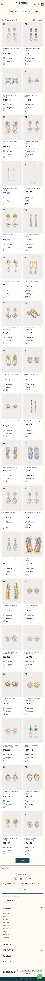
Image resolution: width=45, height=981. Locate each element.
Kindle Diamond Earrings (31, 467)
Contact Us (8, 950)
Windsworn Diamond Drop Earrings (10, 235)
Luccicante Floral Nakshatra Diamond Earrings (32, 699)
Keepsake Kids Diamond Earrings (9, 699)
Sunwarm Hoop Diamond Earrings (10, 606)
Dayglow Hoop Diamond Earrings (31, 559)
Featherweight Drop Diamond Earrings (32, 513)
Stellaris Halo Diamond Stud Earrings (32, 792)
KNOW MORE (22, 889)
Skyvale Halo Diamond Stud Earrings (10, 792)
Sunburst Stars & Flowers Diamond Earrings (10, 652)
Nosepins (6, 938)
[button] (35, 4)
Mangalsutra (7, 928)
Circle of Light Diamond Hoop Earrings (11, 375)
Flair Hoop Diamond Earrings (10, 467)
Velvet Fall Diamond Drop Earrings (31, 282)
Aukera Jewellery (27, 979)
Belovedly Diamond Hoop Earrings (10, 189)
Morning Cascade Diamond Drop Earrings (10, 328)
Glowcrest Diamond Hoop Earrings (31, 235)
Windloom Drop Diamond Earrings (10, 839)
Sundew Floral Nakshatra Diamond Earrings (31, 839)
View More (22, 860)
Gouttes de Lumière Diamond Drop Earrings (32, 328)
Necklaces (6, 925)
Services (7, 956)
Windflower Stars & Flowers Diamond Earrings (10, 746)
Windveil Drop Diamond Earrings (9, 513)
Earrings (5, 919)
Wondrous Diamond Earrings (32, 421)
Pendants (6, 935)
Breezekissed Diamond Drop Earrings (32, 49)
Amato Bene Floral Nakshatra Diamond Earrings (32, 652)
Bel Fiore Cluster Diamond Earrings (31, 96)
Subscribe (8, 901)
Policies (7, 961)
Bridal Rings (6, 913)
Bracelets (6, 922)
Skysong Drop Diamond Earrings (9, 559)
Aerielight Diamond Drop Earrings (31, 142)
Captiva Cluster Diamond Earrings (10, 142)
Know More (5, 868)
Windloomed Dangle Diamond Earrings (11, 49)
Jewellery (8, 908)
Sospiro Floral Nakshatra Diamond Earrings (31, 606)
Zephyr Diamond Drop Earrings (11, 281)
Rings (4, 916)
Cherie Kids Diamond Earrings (32, 188)
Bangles (5, 931)
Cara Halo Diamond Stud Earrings (9, 96)
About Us (7, 944)
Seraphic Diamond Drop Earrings (31, 746)
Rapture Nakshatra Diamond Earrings (11, 421)
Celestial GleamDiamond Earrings (31, 375)
